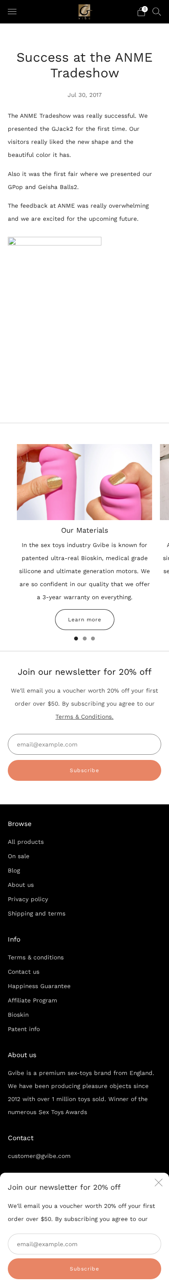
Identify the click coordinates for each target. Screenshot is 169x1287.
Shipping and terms (36, 913)
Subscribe (84, 1269)
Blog (14, 870)
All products (26, 841)
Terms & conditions (36, 957)
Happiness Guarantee (39, 985)
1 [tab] (76, 638)
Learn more (84, 620)
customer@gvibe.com (39, 1155)
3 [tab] (93, 638)
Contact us (23, 971)
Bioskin (18, 1014)
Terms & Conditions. (84, 716)
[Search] (157, 11)
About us (21, 884)
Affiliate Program (32, 1000)
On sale (18, 855)
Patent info (24, 1028)
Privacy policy (28, 899)
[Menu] (12, 11)
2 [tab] (85, 638)
